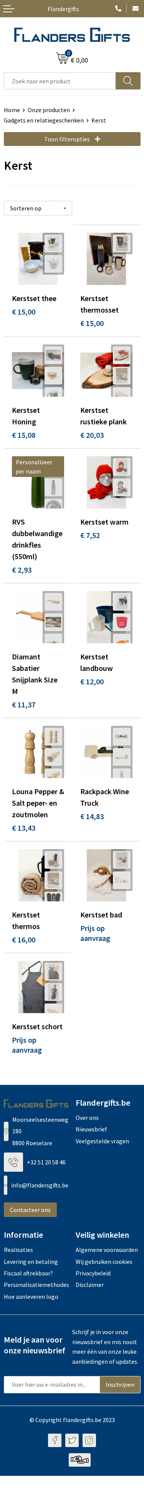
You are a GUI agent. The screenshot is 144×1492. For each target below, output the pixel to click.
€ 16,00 (23, 939)
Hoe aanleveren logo (31, 1296)
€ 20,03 (92, 435)
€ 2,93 (21, 570)
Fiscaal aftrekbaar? (28, 1273)
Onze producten (49, 110)
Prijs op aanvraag (95, 933)
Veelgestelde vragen (102, 1141)
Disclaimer (90, 1284)
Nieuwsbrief (91, 1129)
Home (12, 110)
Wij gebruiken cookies (104, 1261)
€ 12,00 (92, 681)
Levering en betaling (31, 1261)
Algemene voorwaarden (107, 1250)
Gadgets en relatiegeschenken (44, 120)
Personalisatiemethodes (36, 1284)
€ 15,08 (23, 435)
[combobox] (60, 80)
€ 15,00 (23, 311)
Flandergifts (63, 9)
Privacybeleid (93, 1273)
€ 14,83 (92, 816)
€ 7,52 (90, 535)
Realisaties (18, 1250)
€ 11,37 (23, 704)
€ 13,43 (23, 828)
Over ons (87, 1117)
